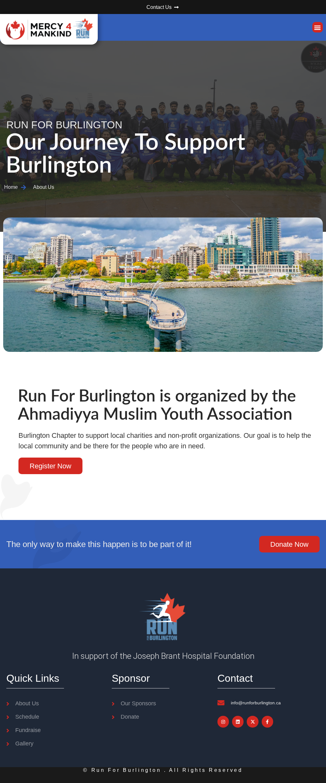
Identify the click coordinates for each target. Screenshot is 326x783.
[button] (317, 27)
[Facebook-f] (267, 721)
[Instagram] (223, 721)
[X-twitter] (252, 721)
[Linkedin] (238, 721)
